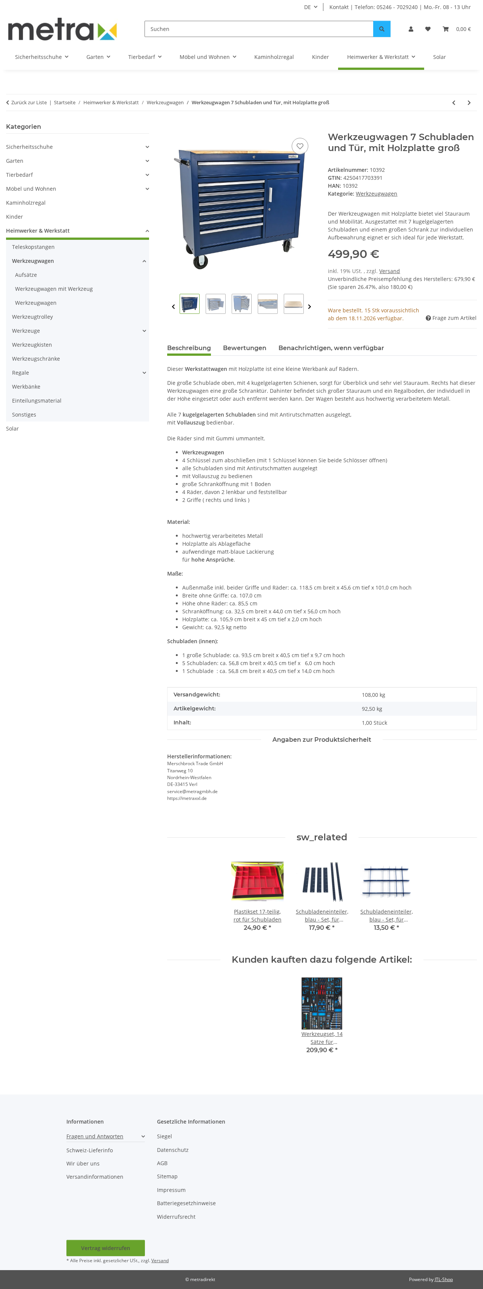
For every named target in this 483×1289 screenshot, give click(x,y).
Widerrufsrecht (176, 1216)
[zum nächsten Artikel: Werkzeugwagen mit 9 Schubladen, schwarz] (469, 102)
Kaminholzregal (26, 202)
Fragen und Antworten (94, 1136)
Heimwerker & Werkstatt (38, 230)
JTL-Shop (444, 1279)
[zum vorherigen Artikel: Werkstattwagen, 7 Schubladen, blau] (453, 102)
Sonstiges (24, 414)
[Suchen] (382, 29)
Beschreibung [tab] (189, 348)
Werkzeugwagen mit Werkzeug (54, 288)
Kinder (14, 216)
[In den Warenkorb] (173, 127)
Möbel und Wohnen (31, 188)
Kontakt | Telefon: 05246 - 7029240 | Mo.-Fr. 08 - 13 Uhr (400, 7)
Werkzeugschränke (36, 358)
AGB (162, 1163)
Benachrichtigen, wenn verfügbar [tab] (331, 348)
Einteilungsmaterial (37, 400)
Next (309, 307)
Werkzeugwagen (376, 193)
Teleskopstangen (33, 246)
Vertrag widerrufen (105, 1248)
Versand (389, 271)
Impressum (171, 1189)
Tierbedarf (19, 174)
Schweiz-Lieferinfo (89, 1150)
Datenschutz (173, 1149)
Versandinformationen (94, 1176)
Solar (12, 428)
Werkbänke (26, 386)
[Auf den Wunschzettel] (300, 146)
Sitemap (167, 1176)
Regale (20, 372)
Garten (14, 160)
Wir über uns (83, 1163)
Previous (173, 307)
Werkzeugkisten (32, 344)
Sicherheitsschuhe (29, 146)
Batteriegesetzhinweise (186, 1203)
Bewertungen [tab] (244, 348)
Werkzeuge (26, 330)
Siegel (164, 1136)
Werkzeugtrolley (32, 316)
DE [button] (307, 7)
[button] (411, 29)
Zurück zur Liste (29, 102)
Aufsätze (26, 274)
